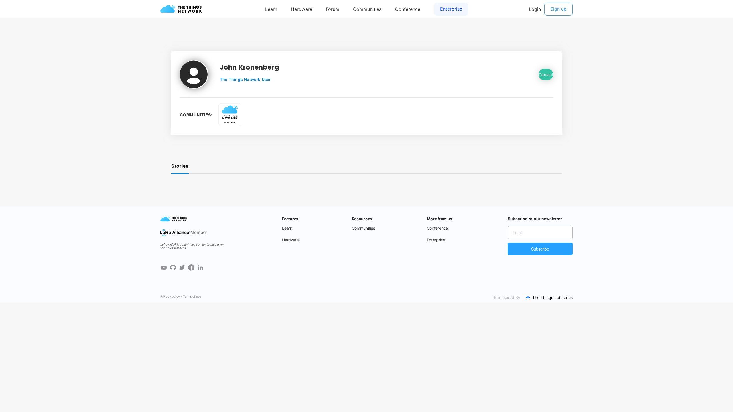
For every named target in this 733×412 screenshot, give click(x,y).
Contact (546, 74)
